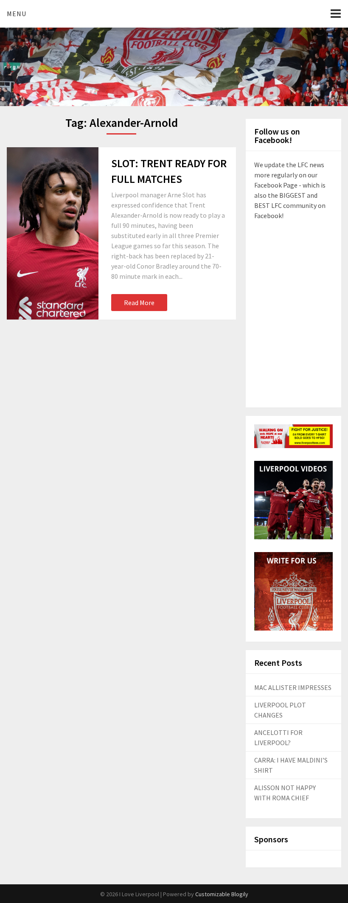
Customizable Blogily (221, 894)
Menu (16, 13)
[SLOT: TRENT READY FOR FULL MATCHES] (52, 233)
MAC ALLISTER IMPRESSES (292, 687)
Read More (139, 302)
